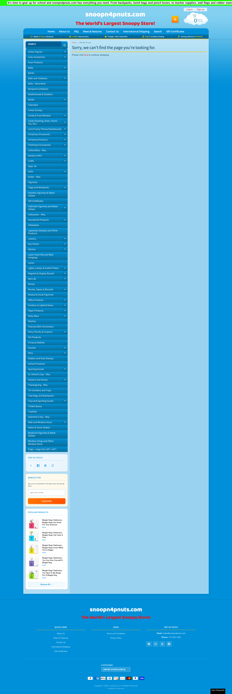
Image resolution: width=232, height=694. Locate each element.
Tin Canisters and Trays (39, 390)
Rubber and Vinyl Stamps (40, 358)
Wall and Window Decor (48, 423)
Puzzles (48, 348)
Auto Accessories (48, 57)
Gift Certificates (175, 31)
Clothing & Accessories (48, 145)
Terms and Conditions (116, 634)
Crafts (48, 161)
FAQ (76, 31)
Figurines (32, 182)
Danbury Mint (48, 156)
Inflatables (33, 225)
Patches (32, 321)
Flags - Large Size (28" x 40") (42, 449)
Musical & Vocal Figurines (40, 294)
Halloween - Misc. (37, 214)
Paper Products (48, 311)
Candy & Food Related (48, 116)
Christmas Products (48, 140)
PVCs (48, 354)
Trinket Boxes (35, 406)
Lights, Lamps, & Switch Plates (48, 268)
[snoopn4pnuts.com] (115, 19)
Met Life (48, 279)
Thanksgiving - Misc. (38, 384)
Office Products (48, 300)
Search (158, 31)
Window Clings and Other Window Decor (41, 442)
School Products (36, 363)
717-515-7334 (175, 637)
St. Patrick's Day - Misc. (39, 374)
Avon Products (35, 62)
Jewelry (48, 239)
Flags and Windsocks (48, 188)
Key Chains (48, 244)
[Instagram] (53, 466)
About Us (64, 31)
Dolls (48, 172)
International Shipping (136, 31)
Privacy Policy (116, 638)
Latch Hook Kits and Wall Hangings (40, 256)
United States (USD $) (114, 669)
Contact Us (112, 31)
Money (31, 284)
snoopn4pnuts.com (114, 686)
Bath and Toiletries (48, 79)
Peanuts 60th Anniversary (41, 326)
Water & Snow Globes (39, 427)
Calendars (33, 104)
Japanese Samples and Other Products (43, 232)
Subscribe (46, 501)
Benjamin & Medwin (38, 88)
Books (48, 100)
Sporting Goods (48, 370)
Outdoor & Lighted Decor (48, 306)
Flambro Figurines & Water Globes (41, 194)
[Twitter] (31, 466)
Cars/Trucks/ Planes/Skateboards (48, 129)
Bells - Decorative (37, 83)
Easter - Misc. (34, 176)
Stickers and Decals (48, 380)
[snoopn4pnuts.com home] (116, 619)
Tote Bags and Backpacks (41, 395)
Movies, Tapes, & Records (48, 290)
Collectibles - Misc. (37, 150)
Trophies (32, 411)
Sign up (200, 9)
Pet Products (34, 337)
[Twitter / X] (162, 644)
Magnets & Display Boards (48, 274)
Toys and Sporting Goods (48, 401)
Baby (48, 68)
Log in (190, 9)
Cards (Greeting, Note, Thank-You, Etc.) (48, 122)
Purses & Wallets (36, 342)
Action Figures (48, 52)
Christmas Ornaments (48, 135)
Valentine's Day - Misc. (39, 416)
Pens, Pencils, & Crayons (48, 332)
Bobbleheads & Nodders (40, 94)
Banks (31, 72)
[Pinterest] (45, 466)
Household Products (48, 220)
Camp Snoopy (35, 110)
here (86, 55)
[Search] (64, 45)
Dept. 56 (32, 166)
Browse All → (47, 584)
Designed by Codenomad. (116, 688)
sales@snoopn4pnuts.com (174, 633)
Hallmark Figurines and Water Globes (48, 208)
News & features (92, 31)
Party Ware (48, 316)
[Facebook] (38, 466)
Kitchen (48, 250)
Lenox (31, 262)
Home (51, 31)
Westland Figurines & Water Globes (42, 434)
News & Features (61, 638)
